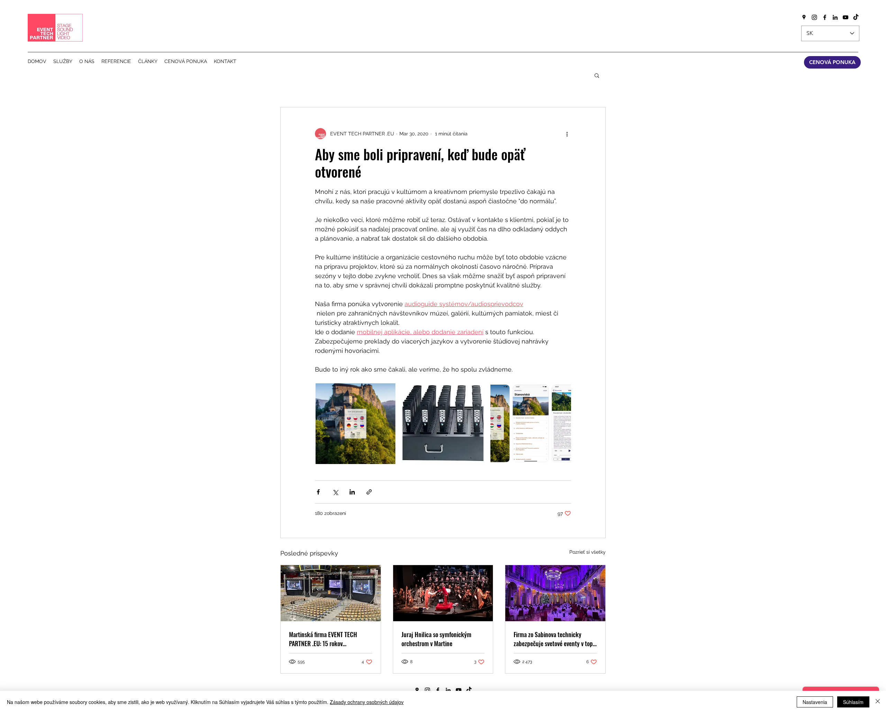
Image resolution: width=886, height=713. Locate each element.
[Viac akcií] (567, 134)
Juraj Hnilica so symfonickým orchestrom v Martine (436, 639)
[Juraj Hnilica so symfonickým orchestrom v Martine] (443, 593)
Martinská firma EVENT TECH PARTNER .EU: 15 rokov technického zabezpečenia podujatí (323, 639)
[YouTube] (845, 17)
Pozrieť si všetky (587, 552)
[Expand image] (355, 423)
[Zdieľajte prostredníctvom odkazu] (369, 492)
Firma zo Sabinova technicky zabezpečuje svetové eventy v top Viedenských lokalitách (553, 639)
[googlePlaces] (804, 17)
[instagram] (814, 17)
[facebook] (824, 17)
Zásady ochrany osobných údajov (367, 701)
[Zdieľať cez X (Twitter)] (335, 492)
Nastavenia (815, 701)
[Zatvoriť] (878, 701)
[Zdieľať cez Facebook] (318, 492)
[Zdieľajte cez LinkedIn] (352, 492)
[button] (597, 75)
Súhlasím (853, 701)
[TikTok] (855, 17)
